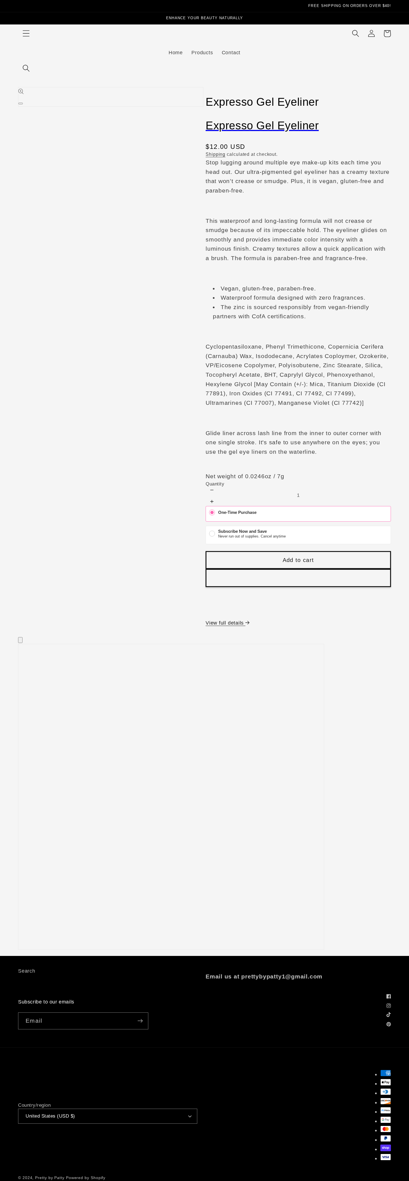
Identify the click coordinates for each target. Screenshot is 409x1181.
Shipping (215, 154)
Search (26, 971)
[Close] (20, 640)
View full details (225, 623)
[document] (204, 798)
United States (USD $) (50, 1116)
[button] (26, 33)
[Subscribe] (140, 1020)
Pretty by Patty (50, 1177)
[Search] (26, 68)
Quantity (215, 484)
